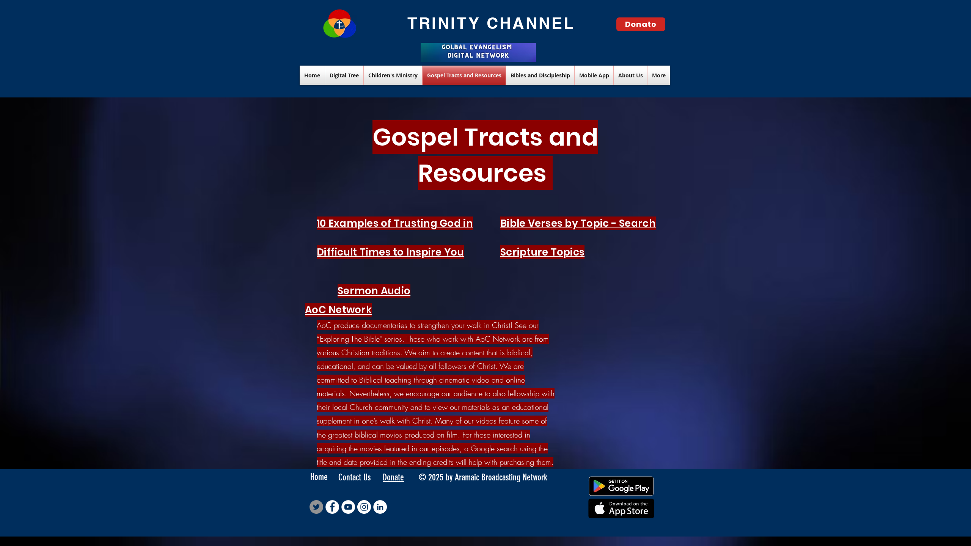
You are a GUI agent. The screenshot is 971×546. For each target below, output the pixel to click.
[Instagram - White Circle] (364, 507)
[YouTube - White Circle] (348, 507)
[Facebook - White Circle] (332, 507)
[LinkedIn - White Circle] (380, 507)
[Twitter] (316, 507)
